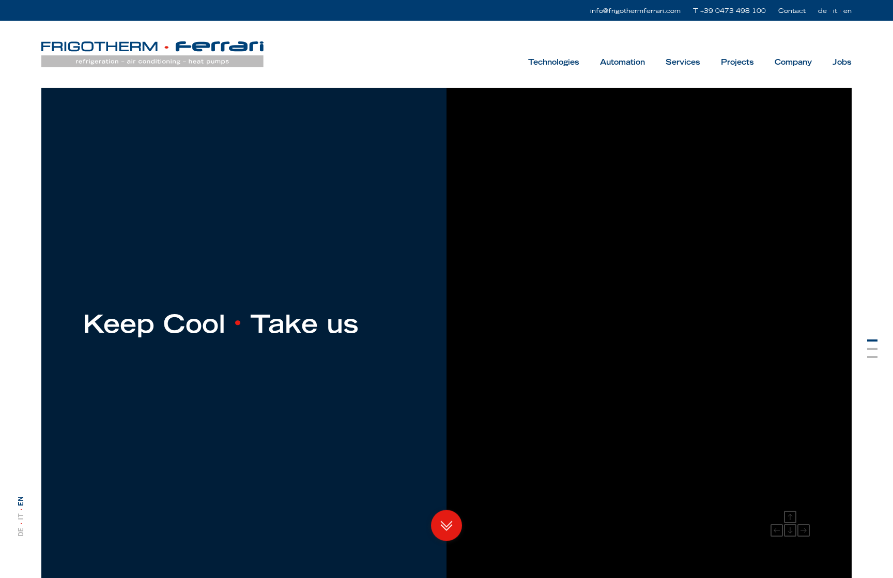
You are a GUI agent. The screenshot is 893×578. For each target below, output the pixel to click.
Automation (622, 62)
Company (793, 62)
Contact (792, 10)
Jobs (842, 62)
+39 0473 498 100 (733, 10)
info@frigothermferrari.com (635, 10)
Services (683, 62)
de (822, 10)
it (835, 10)
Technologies (553, 62)
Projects (737, 62)
